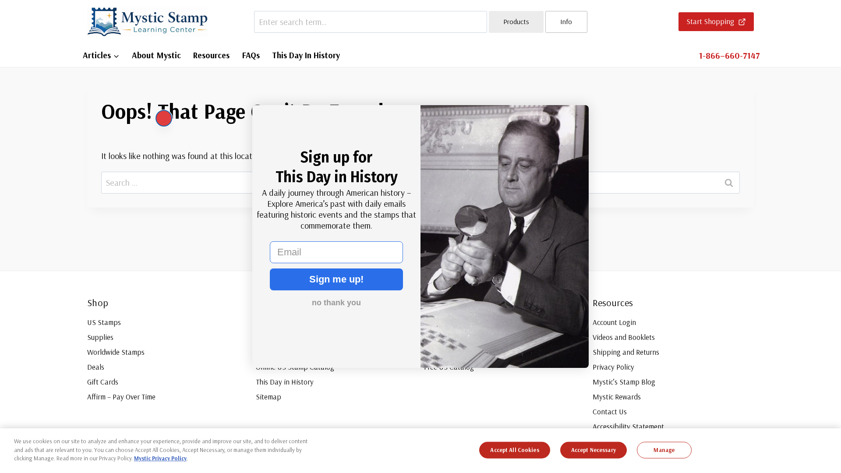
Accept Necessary (593, 449)
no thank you (336, 302)
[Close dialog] (164, 118)
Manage (664, 449)
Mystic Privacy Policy (160, 458)
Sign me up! (336, 279)
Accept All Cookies (514, 449)
